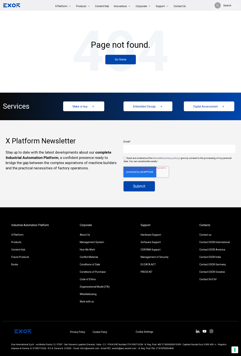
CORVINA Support (151, 249)
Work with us (87, 301)
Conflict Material (89, 257)
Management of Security (154, 257)
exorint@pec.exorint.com (124, 348)
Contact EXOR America (212, 249)
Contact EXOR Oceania (212, 271)
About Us (85, 234)
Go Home (120, 59)
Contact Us (180, 6)
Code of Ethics (88, 279)
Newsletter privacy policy (165, 158)
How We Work (87, 249)
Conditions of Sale (90, 264)
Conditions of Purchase (93, 271)
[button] (63, 6)
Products (16, 242)
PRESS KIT (146, 271)
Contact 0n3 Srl (207, 279)
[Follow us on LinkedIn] (197, 332)
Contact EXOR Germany (212, 264)
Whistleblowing (88, 294)
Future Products (20, 257)
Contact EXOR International (214, 242)
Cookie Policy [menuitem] (100, 332)
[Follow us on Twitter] (204, 332)
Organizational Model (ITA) (95, 286)
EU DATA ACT (148, 264)
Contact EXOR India (210, 257)
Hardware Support (151, 234)
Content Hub (102, 6)
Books (14, 264)
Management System (92, 242)
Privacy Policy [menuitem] (77, 332)
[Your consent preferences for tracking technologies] (234, 349)
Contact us (205, 234)
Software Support (151, 242)
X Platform (17, 234)
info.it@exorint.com (89, 348)
